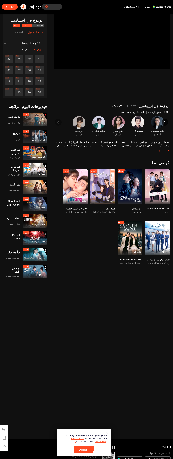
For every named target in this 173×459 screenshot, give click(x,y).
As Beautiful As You (130, 259)
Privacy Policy (77, 438)
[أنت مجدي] (130, 186)
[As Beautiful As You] (130, 238)
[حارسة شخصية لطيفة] (75, 186)
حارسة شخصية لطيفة (77, 208)
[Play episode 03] (19, 59)
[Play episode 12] (9, 81)
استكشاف (129, 7)
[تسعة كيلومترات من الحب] (157, 238)
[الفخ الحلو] (102, 186)
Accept (83, 450)
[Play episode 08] (9, 70)
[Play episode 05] (39, 70)
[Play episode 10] (29, 81)
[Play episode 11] (19, 81)
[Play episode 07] (19, 70)
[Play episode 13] (39, 92)
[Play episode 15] (19, 92)
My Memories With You (156, 208)
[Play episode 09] (39, 81)
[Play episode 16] (9, 92)
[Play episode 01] (39, 59)
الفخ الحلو (110, 208)
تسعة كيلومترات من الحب (157, 259)
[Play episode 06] (29, 70)
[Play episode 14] (29, 92)
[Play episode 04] (9, 59)
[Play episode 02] (29, 59)
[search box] (47, 7)
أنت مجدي (137, 208)
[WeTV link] (162, 6)
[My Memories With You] (157, 186)
